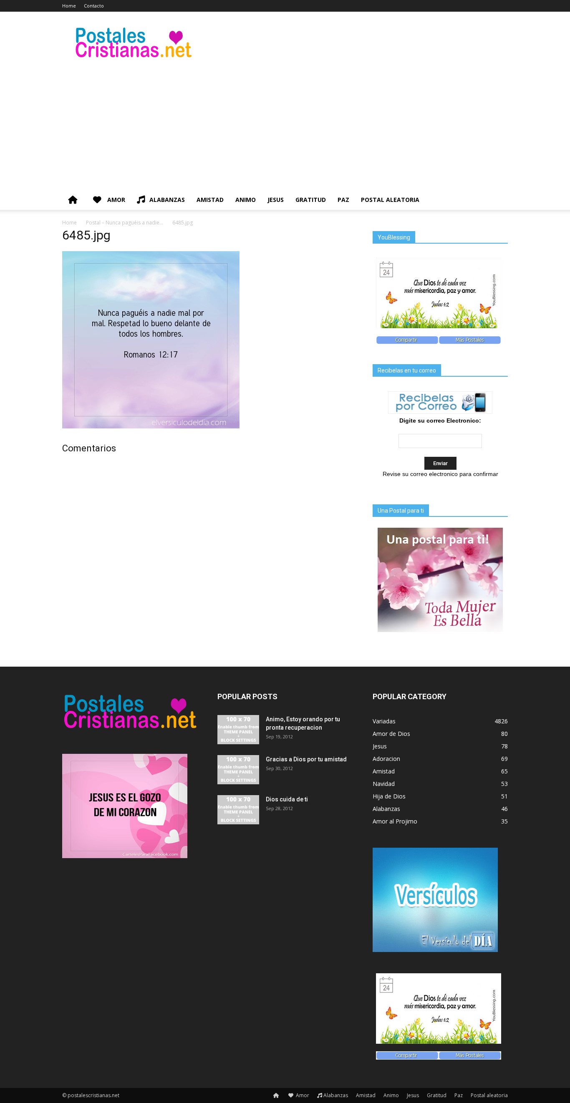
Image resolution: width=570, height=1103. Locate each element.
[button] (498, 200)
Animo (245, 200)
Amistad (210, 200)
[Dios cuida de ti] (238, 809)
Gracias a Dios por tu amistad (306, 759)
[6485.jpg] (151, 426)
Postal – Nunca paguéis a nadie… (124, 222)
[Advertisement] (285, 127)
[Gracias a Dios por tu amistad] (238, 769)
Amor (115, 200)
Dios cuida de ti (287, 799)
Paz (343, 200)
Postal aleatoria (390, 200)
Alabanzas (167, 200)
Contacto (94, 6)
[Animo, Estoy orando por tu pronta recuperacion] (238, 729)
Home (69, 6)
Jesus (275, 200)
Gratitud (310, 200)
